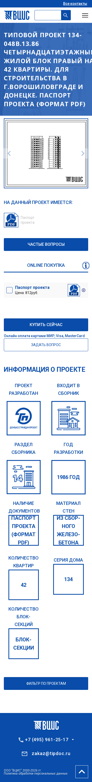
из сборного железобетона (68, 530)
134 (68, 579)
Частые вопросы (46, 244)
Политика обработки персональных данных (35, 773)
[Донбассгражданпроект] (24, 418)
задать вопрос (46, 345)
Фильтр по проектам (46, 683)
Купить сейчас (46, 324)
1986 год (68, 477)
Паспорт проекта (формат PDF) (23, 530)
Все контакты (75, 4)
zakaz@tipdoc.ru (51, 753)
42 (23, 585)
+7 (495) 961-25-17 (46, 739)
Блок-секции (23, 644)
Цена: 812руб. (32, 290)
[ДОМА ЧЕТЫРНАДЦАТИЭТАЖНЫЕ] (24, 477)
